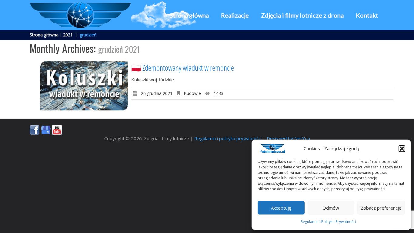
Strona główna (189, 15)
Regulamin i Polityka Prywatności (328, 221)
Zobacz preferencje (381, 208)
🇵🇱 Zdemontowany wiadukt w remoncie (182, 67)
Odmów (330, 208)
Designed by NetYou (288, 138)
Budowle (192, 93)
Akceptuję (281, 208)
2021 (68, 35)
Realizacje (235, 15)
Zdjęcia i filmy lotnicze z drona (302, 15)
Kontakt (367, 15)
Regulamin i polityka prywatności (228, 138)
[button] (402, 149)
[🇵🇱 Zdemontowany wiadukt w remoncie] (84, 85)
